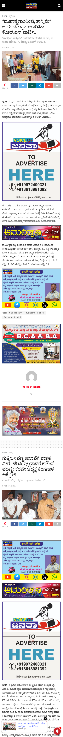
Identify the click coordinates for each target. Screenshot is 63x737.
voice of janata (32, 386)
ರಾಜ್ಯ (11, 453)
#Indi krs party (15, 313)
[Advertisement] (31, 95)
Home (4, 16)
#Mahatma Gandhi (12, 317)
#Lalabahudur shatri (35, 313)
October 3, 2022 (9, 47)
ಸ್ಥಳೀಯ (12, 16)
